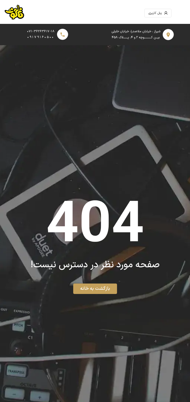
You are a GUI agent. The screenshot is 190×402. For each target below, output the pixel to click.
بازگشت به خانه (95, 288)
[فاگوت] (14, 13)
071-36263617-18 (41, 31)
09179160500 (40, 37)
